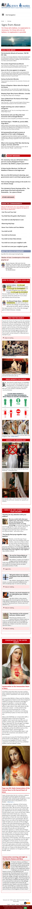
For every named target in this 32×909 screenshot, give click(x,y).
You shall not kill (7, 231)
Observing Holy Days (8, 223)
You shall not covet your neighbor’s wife (14, 243)
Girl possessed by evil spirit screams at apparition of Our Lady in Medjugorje (13, 133)
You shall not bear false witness (11, 239)
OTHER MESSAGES (8, 197)
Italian (17, 904)
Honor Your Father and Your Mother (13, 227)
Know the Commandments (12, 203)
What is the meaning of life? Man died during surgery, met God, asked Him (15, 144)
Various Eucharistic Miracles (10, 79)
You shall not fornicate (9, 235)
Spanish (13, 904)
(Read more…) (10, 802)
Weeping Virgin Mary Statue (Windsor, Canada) (15, 93)
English (8, 904)
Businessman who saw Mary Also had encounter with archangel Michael (13, 115)
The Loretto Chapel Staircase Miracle (12, 64)
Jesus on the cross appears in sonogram (13, 70)
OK (25, 908)
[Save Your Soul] (16, 7)
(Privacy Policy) (19, 908)
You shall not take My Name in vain (13, 220)
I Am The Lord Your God (9, 212)
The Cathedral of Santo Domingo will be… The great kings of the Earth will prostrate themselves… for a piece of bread (15, 190)
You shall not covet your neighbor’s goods (14, 246)
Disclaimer (22, 904)
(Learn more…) (15, 436)
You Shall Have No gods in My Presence (14, 216)
